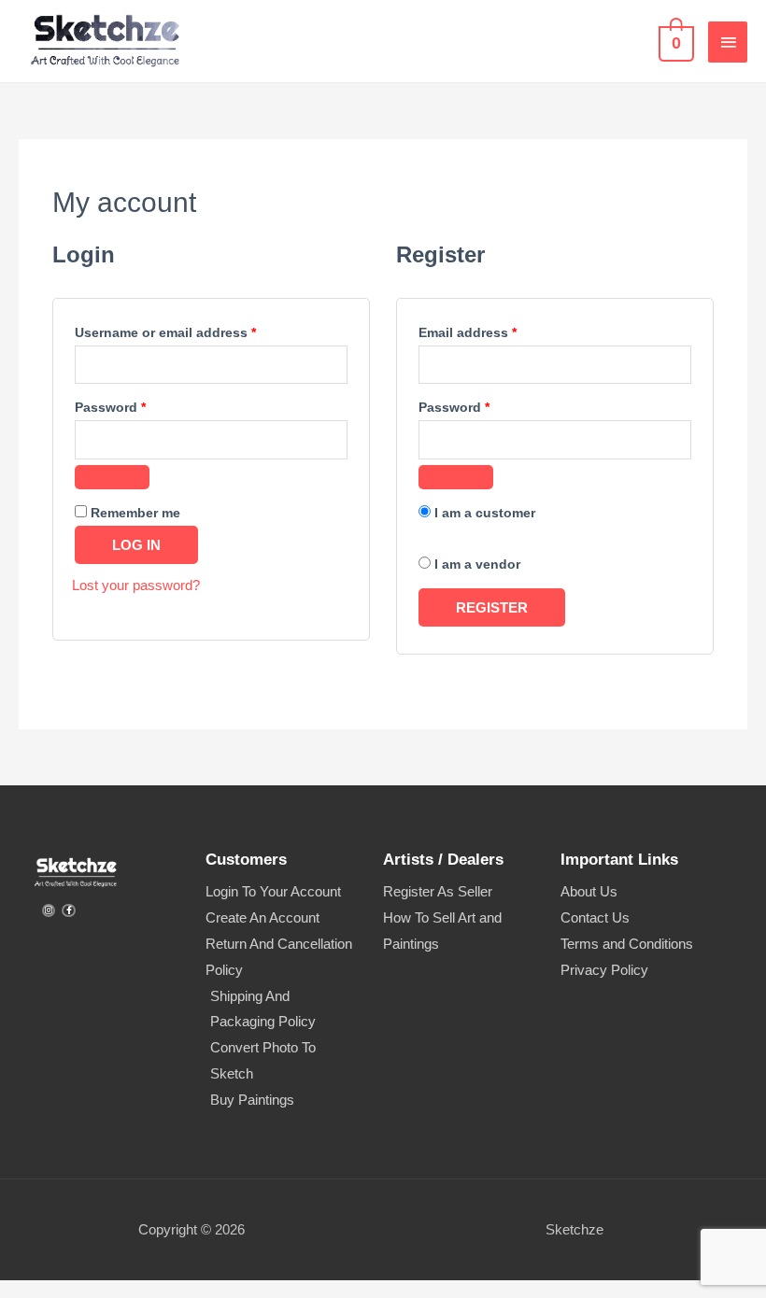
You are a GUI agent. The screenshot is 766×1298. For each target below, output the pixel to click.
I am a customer (483, 513)
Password (139, 405)
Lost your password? (136, 585)
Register (492, 607)
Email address (496, 330)
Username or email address (194, 330)
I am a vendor (475, 564)
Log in (136, 545)
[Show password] (112, 477)
